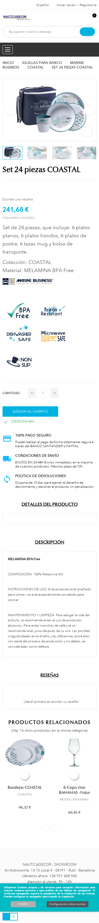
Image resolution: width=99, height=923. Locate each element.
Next (89, 110)
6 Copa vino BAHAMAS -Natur (74, 790)
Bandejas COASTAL (25, 787)
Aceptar (23, 904)
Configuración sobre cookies (67, 904)
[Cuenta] (84, 18)
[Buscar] (87, 31)
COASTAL (25, 794)
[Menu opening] (8, 49)
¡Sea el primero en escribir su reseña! (51, 702)
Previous (10, 110)
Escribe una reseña (18, 199)
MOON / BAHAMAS (74, 799)
